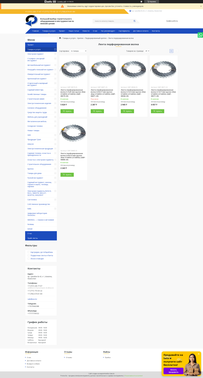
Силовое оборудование (37, 108)
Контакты (156, 31)
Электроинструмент (35, 54)
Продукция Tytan (34, 139)
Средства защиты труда (37, 112)
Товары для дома (34, 173)
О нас (95, 31)
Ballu (29, 209)
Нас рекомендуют (108, 31)
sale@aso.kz (32, 299)
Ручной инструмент (35, 178)
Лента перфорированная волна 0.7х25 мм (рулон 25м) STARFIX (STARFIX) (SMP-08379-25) (73, 93)
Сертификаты (124, 31)
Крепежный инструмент (37, 78)
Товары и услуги (48, 31)
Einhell (29, 229)
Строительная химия (35, 99)
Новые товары (33, 130)
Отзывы (69, 357)
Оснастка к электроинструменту (40, 160)
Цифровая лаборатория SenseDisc (37, 214)
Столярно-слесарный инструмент (35, 59)
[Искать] (134, 21)
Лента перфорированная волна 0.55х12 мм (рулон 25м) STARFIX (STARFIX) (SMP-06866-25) (73, 156)
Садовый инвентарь (35, 90)
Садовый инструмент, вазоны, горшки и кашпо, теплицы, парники (39, 184)
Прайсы (108, 357)
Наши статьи (74, 31)
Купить (68, 111)
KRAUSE (30, 144)
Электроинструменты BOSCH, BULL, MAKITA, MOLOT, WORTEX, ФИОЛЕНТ (39, 193)
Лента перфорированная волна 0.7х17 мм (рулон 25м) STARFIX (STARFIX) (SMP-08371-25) (163, 93)
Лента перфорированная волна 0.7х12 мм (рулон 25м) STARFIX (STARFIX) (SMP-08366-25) (133, 93)
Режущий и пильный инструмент (40, 69)
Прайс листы (32, 238)
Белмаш (30, 224)
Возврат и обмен (33, 364)
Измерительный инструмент (38, 74)
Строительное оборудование (39, 164)
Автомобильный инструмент (39, 65)
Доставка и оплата (140, 31)
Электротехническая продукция (40, 148)
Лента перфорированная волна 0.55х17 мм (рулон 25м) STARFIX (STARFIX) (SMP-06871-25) (103, 93)
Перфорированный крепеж (96, 38)
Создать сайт (61, 1)
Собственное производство (38, 204)
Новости (85, 31)
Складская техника (35, 126)
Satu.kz (112, 374)
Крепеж (30, 169)
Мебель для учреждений (37, 117)
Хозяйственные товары (36, 94)
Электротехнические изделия (39, 103)
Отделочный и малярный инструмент (37, 84)
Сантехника (32, 199)
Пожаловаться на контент (134, 376)
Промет (62, 31)
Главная (35, 31)
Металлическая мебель (37, 121)
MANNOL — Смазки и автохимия (40, 220)
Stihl (29, 135)
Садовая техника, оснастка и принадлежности (39, 154)
